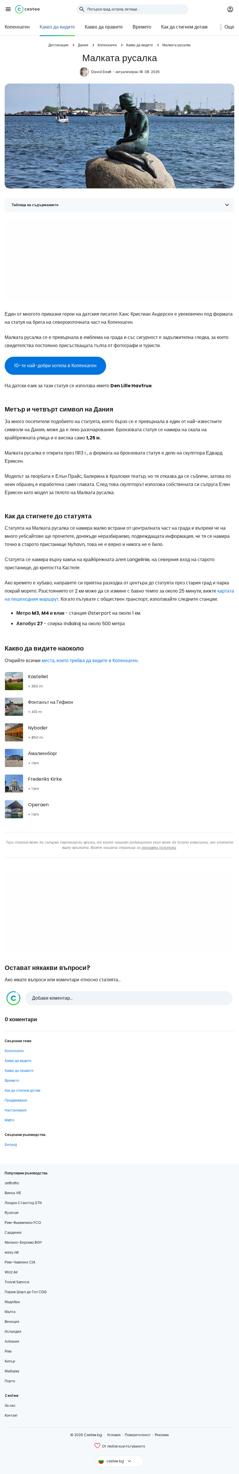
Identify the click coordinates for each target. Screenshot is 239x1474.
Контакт (11, 1415)
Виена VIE (13, 1192)
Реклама (162, 1434)
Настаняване (16, 1110)
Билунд (11, 1144)
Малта (10, 1311)
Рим (8, 1351)
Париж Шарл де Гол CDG (26, 1291)
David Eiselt (101, 71)
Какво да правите (104, 27)
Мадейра (12, 1301)
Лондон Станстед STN (23, 1202)
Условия (114, 1434)
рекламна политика (159, 847)
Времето (142, 27)
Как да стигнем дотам (184, 27)
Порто (10, 1380)
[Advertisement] (119, 260)
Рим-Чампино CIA (20, 1262)
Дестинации (58, 45)
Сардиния (13, 1232)
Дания (83, 45)
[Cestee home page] (27, 9)
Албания (12, 1341)
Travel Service (17, 1281)
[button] (8, 9)
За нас (10, 1405)
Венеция (12, 1321)
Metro (9, 1120)
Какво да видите (57, 27)
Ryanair (12, 1212)
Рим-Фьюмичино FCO (23, 1222)
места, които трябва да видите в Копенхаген (90, 660)
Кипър (10, 1361)
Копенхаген (17, 27)
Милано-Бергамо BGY (23, 1242)
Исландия (13, 1331)
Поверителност (138, 1434)
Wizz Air (11, 1272)
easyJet (12, 1252)
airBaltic (12, 1182)
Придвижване (16, 1100)
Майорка (12, 1371)
